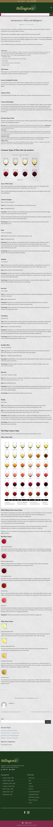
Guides (26, 18)
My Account (32, 778)
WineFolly (6, 689)
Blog (30, 780)
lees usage (20, 380)
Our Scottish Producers (34, 791)
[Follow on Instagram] (28, 812)
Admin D (32, 24)
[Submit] (50, 14)
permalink (36, 698)
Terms (30, 802)
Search (2, 718)
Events (30, 783)
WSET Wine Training (34, 797)
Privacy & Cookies (33, 800)
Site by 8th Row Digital (32, 825)
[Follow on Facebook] (25, 812)
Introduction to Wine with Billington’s (10, 735)
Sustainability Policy (33, 794)
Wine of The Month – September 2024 (40, 711)
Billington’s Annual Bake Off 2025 (9, 730)
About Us (31, 789)
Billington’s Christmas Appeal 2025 (12, 711)
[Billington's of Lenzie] (26, 7)
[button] (31, 1)
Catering (31, 786)
